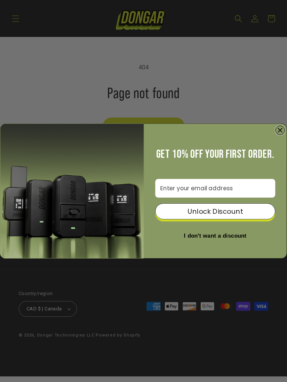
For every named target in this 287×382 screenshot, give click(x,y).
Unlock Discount (215, 211)
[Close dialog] (280, 130)
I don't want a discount (215, 236)
